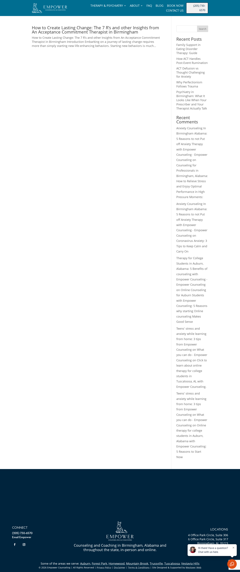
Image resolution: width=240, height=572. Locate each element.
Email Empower (21, 537)
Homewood (117, 563)
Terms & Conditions (139, 567)
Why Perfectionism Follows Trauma (189, 84)
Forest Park (99, 563)
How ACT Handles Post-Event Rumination (192, 61)
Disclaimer (119, 567)
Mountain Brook (137, 563)
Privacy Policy (104, 567)
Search (202, 28)
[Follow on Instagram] (24, 544)
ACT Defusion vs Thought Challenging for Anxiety (190, 72)
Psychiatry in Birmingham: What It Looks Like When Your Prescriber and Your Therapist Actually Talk (191, 100)
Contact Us (175, 10)
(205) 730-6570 (199, 8)
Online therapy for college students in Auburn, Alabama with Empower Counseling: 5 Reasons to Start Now (191, 441)
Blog (159, 6)
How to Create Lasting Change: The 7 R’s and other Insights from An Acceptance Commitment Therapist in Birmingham (95, 30)
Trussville (156, 563)
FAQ (149, 6)
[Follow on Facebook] (14, 544)
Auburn (85, 563)
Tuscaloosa (172, 563)
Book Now (175, 6)
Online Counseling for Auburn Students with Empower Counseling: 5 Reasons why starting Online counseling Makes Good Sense (191, 306)
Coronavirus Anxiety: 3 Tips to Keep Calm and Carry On (191, 246)
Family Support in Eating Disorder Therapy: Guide (188, 49)
